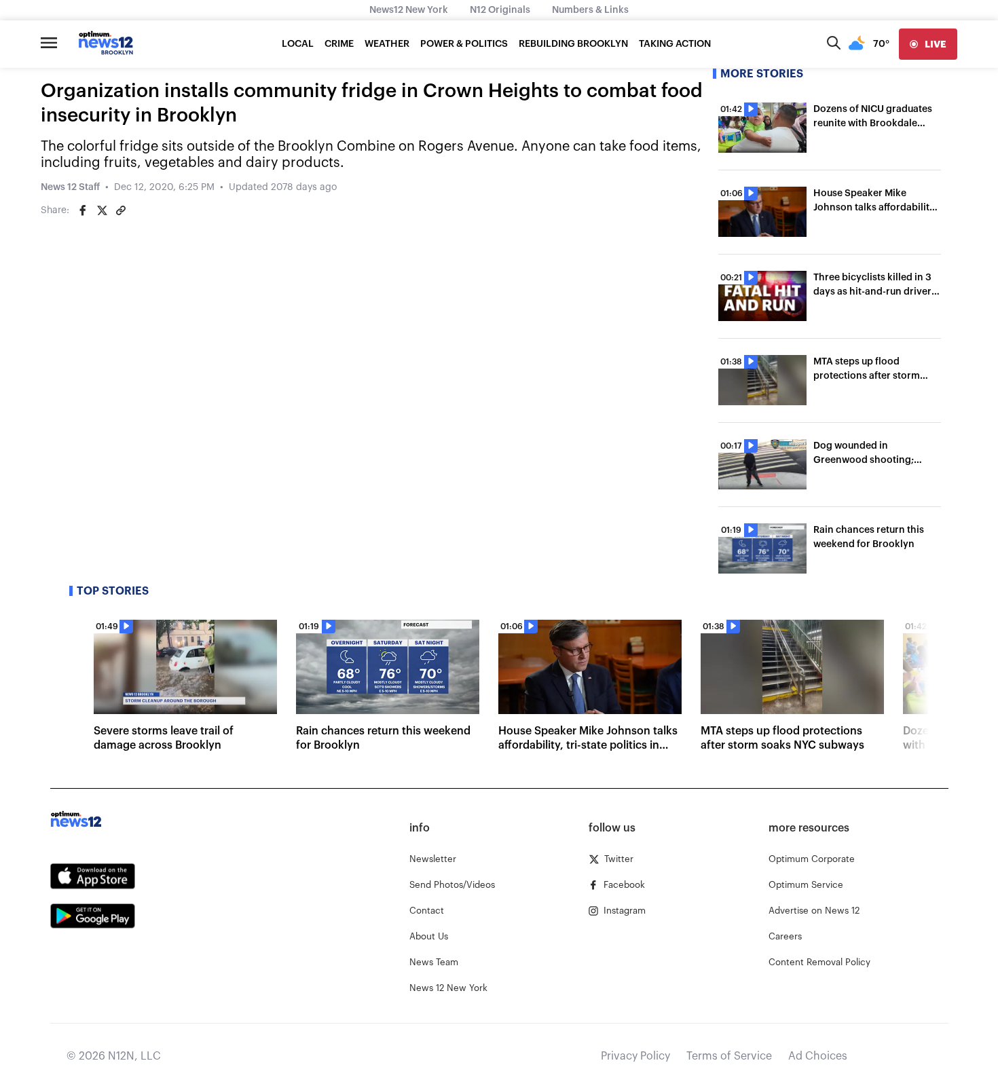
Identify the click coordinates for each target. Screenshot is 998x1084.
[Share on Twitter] (101, 210)
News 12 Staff (70, 187)
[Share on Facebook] (82, 210)
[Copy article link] (120, 210)
